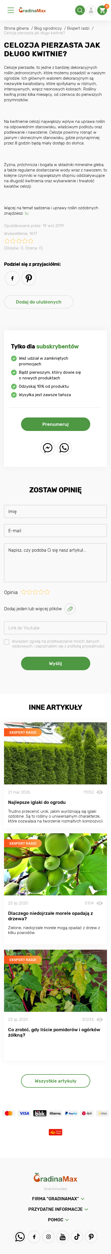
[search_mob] (80, 10)
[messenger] (47, 447)
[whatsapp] (64, 447)
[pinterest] (28, 278)
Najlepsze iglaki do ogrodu (37, 802)
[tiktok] (77, 1237)
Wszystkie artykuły (56, 1081)
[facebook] (12, 278)
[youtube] (62, 1237)
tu (27, 213)
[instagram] (48, 1237)
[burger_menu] (11, 10)
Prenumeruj (55, 424)
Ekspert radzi (22, 732)
